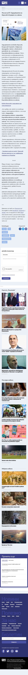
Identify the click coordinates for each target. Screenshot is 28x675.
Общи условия (16, 627)
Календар (4, 616)
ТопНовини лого (4, 2)
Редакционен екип (12, 623)
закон (12, 235)
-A (10, 24)
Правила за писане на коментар (8, 274)
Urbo (9, 625)
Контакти (20, 623)
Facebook (3, 651)
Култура (7, 606)
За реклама (4, 625)
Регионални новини (18, 602)
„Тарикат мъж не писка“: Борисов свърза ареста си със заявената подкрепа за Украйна (12, 153)
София (3, 606)
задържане (5, 235)
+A (8, 24)
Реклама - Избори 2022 (16, 625)
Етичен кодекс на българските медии (9, 630)
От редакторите (19, 604)
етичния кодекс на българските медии (17, 661)
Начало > (3, 7)
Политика (6, 604)
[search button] (19, 3)
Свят (12, 602)
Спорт (12, 606)
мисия (4, 229)
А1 (2, 604)
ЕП (9, 229)
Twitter (7, 651)
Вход (22, 3)
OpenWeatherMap (17, 668)
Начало (3, 602)
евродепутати (6, 238)
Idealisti (7, 602)
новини (4, 242)
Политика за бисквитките (7, 627)
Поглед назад (4, 608)
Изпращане (6, 278)
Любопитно (17, 606)
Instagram (12, 651)
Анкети (8, 616)
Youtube (16, 651)
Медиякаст (12, 604)
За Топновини (4, 623)
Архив (13, 616)
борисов (5, 232)
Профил (17, 616)
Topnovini (4, 660)
